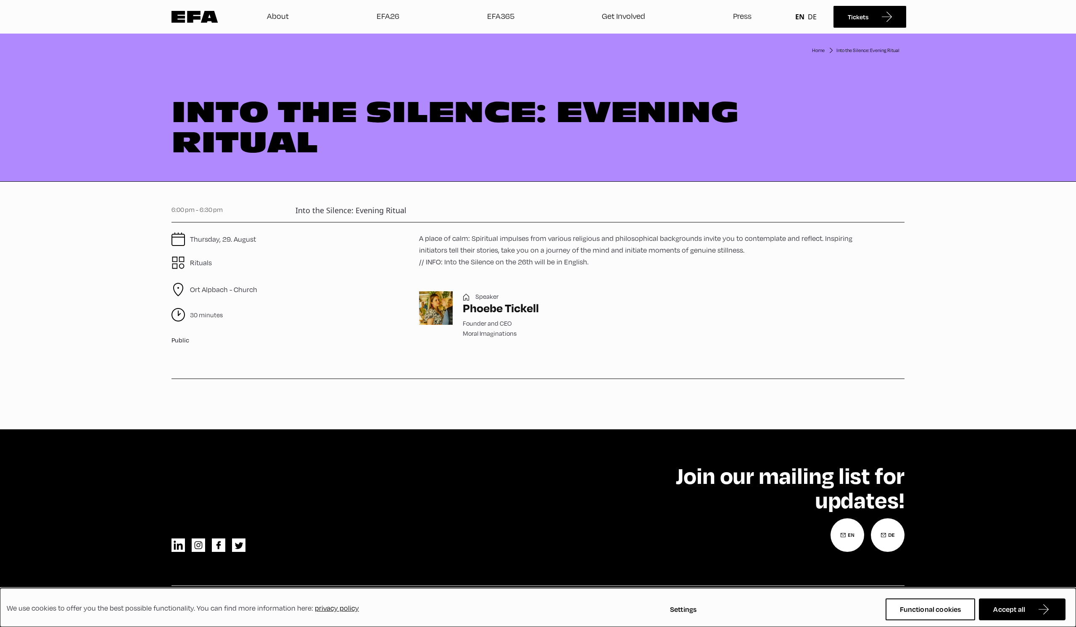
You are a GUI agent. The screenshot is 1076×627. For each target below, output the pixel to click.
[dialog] (538, 607)
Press (742, 15)
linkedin (178, 545)
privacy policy (337, 608)
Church (223, 289)
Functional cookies (930, 609)
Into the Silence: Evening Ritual (867, 50)
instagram (198, 545)
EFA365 (500, 15)
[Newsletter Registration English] (847, 535)
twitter (238, 545)
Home (818, 50)
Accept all (1009, 609)
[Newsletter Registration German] (887, 535)
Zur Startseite (194, 17)
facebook (218, 545)
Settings (683, 609)
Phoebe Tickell (501, 307)
